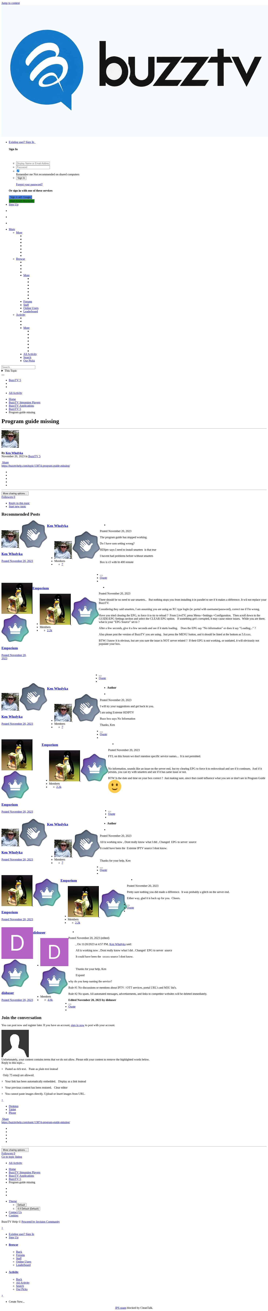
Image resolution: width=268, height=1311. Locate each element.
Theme (13, 1201)
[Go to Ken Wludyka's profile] (10, 446)
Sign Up (13, 204)
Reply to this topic (19, 503)
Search (27, 357)
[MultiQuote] (101, 575)
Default (21, 1205)
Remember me (24, 174)
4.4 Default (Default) (28, 1208)
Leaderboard (30, 311)
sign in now (77, 1025)
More (12, 229)
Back (19, 1251)
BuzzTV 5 (34, 456)
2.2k (49, 630)
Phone (12, 1112)
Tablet (12, 1109)
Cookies (13, 1215)
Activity (20, 314)
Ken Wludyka (14, 453)
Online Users (30, 308)
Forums (27, 301)
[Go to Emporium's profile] (16, 612)
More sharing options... (15, 493)
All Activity (30, 354)
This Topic (11, 370)
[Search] (2, 375)
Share (5, 462)
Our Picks (29, 360)
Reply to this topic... (13, 1062)
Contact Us (15, 1212)
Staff (26, 304)
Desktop (13, 1106)
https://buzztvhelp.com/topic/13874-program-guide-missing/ (35, 465)
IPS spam (120, 1307)
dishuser (7, 993)
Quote (103, 577)
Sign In (21, 178)
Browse (20, 258)
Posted (17, 561)
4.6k (50, 999)
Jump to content (10, 3)
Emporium (9, 648)
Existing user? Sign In (22, 142)
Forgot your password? (29, 184)
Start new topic (17, 506)
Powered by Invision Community (41, 1221)
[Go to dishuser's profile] (17, 957)
